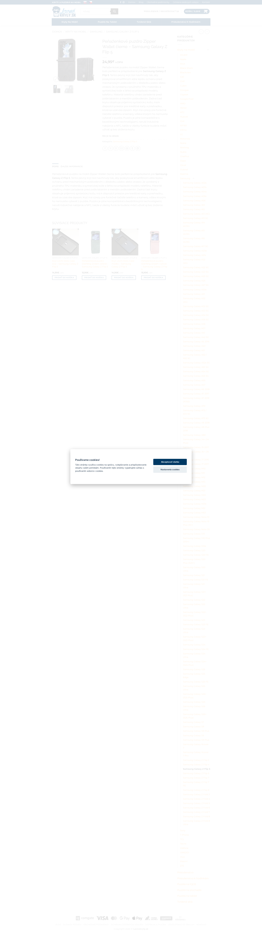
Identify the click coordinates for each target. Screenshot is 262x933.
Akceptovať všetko (170, 462)
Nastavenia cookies (170, 469)
